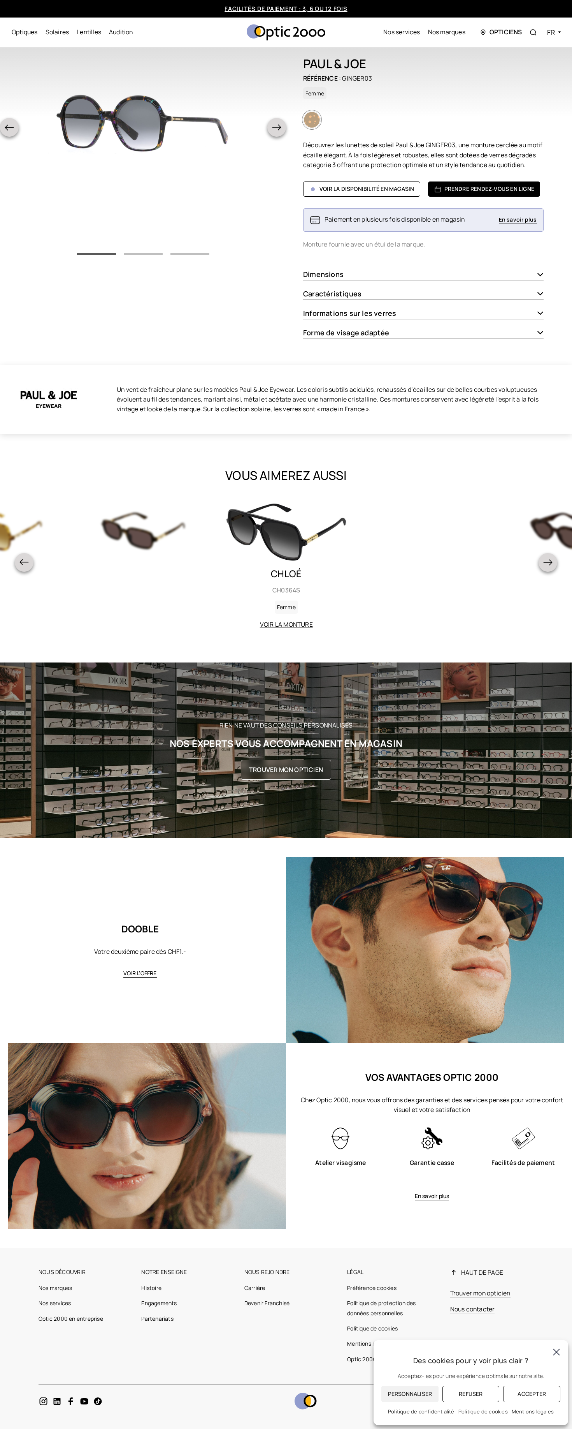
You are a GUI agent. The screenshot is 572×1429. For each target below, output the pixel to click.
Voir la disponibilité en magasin (366, 188)
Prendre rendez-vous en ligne (489, 188)
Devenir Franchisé (267, 1303)
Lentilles (89, 32)
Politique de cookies (372, 1328)
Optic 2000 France (371, 1359)
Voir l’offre (139, 973)
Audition (121, 32)
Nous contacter (472, 1309)
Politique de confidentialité (421, 1411)
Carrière (254, 1288)
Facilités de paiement (523, 1162)
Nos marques (446, 32)
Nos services (401, 32)
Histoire (151, 1288)
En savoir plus (432, 1196)
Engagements (159, 1303)
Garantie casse (432, 1162)
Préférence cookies (372, 1288)
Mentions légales (368, 1343)
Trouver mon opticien (286, 769)
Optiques (25, 32)
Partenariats (157, 1318)
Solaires (57, 32)
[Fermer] (556, 1352)
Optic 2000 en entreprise (71, 1318)
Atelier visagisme (340, 1162)
